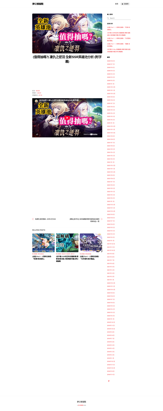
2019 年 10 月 (111, 329)
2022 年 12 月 (111, 204)
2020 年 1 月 (110, 319)
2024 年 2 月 (111, 159)
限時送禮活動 (41, 254)
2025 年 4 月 (111, 113)
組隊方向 (73, 254)
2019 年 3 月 (110, 351)
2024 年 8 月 (111, 139)
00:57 (39, 93)
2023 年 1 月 (110, 201)
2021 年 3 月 (110, 273)
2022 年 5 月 (111, 227)
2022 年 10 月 (111, 211)
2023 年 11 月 (111, 168)
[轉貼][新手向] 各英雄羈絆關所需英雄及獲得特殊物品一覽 (84, 220)
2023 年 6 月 (111, 185)
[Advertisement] (67, 77)
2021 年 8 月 (110, 257)
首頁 (116, 4)
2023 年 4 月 (111, 191)
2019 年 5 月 (110, 345)
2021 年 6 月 (110, 263)
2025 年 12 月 (111, 87)
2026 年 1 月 (110, 84)
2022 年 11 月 (111, 208)
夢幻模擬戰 (34, 254)
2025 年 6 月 (111, 106)
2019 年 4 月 (110, 348)
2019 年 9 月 (110, 332)
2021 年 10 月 (111, 250)
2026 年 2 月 (111, 80)
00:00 (38, 91)
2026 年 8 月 (111, 61)
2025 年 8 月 (111, 100)
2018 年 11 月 (111, 364)
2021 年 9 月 (110, 253)
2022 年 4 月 (111, 231)
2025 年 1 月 (110, 123)
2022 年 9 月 (111, 214)
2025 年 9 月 (111, 97)
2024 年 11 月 (111, 129)
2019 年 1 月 (110, 358)
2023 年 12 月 (111, 165)
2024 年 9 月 (111, 136)
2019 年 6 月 (110, 342)
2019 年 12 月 (111, 322)
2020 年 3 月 (111, 312)
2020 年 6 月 (111, 302)
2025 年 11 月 (111, 90)
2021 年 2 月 (110, 276)
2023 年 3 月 (111, 195)
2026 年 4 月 (111, 74)
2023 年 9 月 (111, 175)
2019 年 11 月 (111, 325)
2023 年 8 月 (111, 178)
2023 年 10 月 (111, 172)
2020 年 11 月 (111, 286)
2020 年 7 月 (111, 299)
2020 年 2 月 (111, 315)
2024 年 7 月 (111, 142)
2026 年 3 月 (111, 77)
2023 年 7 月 (111, 181)
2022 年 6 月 (111, 224)
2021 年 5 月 (110, 266)
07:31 (40, 95)
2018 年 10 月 (111, 368)
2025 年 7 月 (111, 103)
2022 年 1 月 (110, 240)
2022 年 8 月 (111, 217)
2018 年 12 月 (111, 361)
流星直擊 (68, 254)
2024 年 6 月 (111, 146)
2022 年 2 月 (111, 237)
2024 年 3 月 (111, 155)
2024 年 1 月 (110, 162)
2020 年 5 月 (111, 306)
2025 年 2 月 (111, 119)
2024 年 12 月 (111, 126)
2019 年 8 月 (110, 335)
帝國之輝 (63, 254)
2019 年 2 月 (110, 355)
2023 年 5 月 (111, 188)
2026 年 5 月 (111, 70)
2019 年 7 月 (110, 338)
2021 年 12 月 (111, 244)
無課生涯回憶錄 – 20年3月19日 (45, 219)
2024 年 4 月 (111, 152)
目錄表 (126, 4)
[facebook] (109, 381)
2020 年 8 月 (111, 296)
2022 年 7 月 (111, 221)
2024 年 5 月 (111, 149)
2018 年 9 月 (110, 371)
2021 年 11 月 (111, 247)
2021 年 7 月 (110, 260)
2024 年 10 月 (111, 132)
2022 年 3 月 (111, 234)
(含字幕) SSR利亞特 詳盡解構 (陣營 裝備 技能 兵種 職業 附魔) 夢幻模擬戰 (67, 259)
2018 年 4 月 (110, 374)
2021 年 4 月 (110, 270)
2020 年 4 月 (111, 309)
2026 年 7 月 (111, 64)
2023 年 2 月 (111, 198)
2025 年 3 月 (111, 116)
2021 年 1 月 (110, 279)
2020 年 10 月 (111, 289)
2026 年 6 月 (111, 67)
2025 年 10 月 (111, 93)
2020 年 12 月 (111, 283)
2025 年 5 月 (111, 110)
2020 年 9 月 (111, 293)
